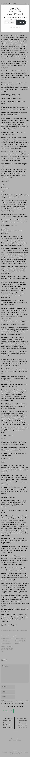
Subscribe (21, 22)
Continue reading (15, 27)
